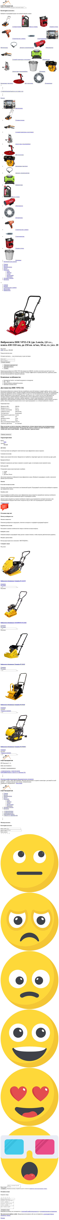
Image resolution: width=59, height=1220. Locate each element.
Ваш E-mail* (4, 830)
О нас (8, 271)
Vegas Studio (19, 783)
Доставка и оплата (8, 278)
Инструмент (7, 289)
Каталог (3, 98)
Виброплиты (7, 290)
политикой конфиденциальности (30, 1211)
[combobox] (18, 7)
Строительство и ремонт (10, 287)
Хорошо (3, 1218)
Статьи (8, 274)
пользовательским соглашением (48, 1211)
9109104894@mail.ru (6, 772)
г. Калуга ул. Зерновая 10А (19, 772)
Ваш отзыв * (4, 1187)
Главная (6, 264)
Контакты (6, 279)
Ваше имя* (3, 828)
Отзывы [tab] (6, 368)
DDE (2, 350)
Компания (6, 269)
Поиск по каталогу (6, 7)
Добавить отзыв (5, 503)
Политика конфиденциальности (9, 779)
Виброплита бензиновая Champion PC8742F (13, 704)
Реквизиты (9, 276)
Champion (3, 584)
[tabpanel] (29, 408)
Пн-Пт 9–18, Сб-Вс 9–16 (16, 91)
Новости (9, 272)
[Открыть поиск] (1, 282)
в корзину (6, 710)
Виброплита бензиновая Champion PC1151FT (13, 581)
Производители (8, 267)
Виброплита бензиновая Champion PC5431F (13, 664)
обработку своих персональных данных (38, 1188)
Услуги (5, 268)
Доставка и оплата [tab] (8, 366)
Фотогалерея (10, 275)
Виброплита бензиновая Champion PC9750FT (13, 746)
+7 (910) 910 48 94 (15, 771)
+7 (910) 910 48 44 (5, 91)
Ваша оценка (4, 832)
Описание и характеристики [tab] (10, 365)
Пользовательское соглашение (26, 779)
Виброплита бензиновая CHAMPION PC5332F (14, 622)
